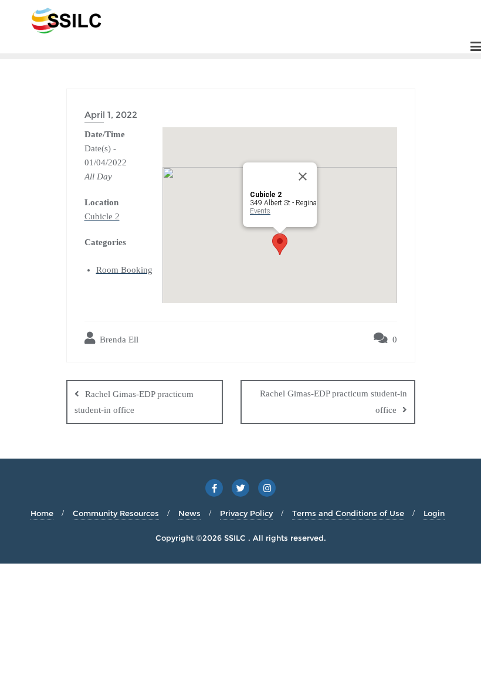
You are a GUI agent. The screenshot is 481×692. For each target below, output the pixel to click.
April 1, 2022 (110, 114)
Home (42, 513)
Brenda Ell (117, 339)
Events (260, 211)
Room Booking (124, 269)
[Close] (303, 176)
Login (434, 513)
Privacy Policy (246, 513)
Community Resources (116, 513)
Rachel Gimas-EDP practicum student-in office (134, 402)
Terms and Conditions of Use (348, 513)
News (189, 513)
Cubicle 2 (102, 216)
